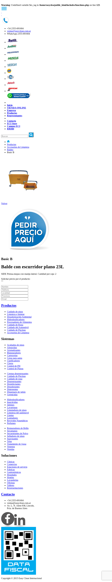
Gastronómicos (14, 472)
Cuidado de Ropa (15, 325)
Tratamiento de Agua (16, 444)
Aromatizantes (13, 350)
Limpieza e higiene (15, 314)
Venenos (11, 446)
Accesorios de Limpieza (18, 147)
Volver (4, 203)
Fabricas (11, 469)
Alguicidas (12, 347)
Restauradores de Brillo (18, 428)
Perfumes (11, 423)
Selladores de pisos (15, 436)
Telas (9, 441)
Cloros (10, 363)
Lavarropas (12, 407)
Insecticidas (12, 402)
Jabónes (10, 405)
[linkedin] (20, 526)
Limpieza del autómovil (18, 412)
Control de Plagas (15, 368)
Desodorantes (13, 386)
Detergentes (12, 389)
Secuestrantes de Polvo (17, 433)
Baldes (10, 149)
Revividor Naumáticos (17, 420)
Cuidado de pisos (15, 311)
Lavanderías (12, 480)
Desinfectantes (13, 384)
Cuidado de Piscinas (16, 330)
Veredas (10, 449)
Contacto (8, 494)
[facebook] (7, 526)
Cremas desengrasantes (17, 373)
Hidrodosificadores (15, 319)
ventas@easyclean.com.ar (19, 31)
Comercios (12, 464)
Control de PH (13, 366)
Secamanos (12, 431)
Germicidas (12, 394)
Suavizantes (12, 438)
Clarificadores (13, 360)
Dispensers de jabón (16, 392)
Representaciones (15, 488)
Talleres (10, 485)
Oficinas (11, 482)
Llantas (10, 415)
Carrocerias (12, 355)
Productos (11, 144)
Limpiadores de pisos (17, 410)
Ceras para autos (14, 358)
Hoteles (10, 477)
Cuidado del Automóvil (18, 327)
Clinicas (10, 461)
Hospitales (12, 475)
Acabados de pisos (15, 345)
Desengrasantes (14, 381)
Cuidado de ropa (14, 379)
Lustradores (12, 418)
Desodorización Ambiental (19, 317)
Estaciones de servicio (17, 467)
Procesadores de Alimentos (19, 322)
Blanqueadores (14, 353)
